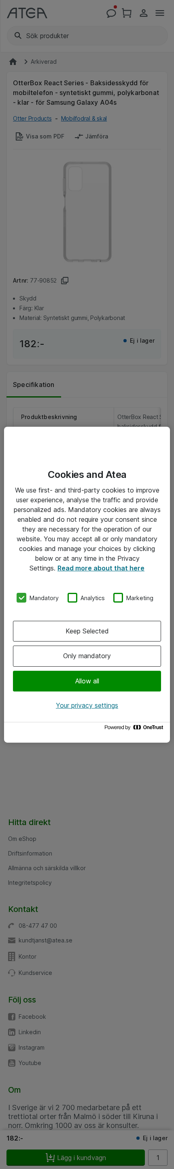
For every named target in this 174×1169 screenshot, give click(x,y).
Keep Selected (87, 631)
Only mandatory (87, 656)
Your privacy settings (87, 705)
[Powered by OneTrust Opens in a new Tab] (135, 729)
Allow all (87, 681)
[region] (87, 584)
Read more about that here (100, 568)
